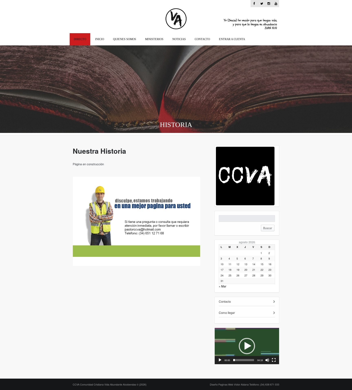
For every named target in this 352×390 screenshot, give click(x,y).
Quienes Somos (124, 39)
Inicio (99, 39)
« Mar (222, 286)
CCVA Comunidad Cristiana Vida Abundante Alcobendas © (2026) (109, 384)
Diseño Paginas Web (244, 384)
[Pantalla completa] (274, 360)
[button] (247, 346)
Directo (80, 39)
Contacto (202, 39)
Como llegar (227, 312)
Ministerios (154, 39)
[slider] (243, 360)
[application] (247, 346)
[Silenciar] (267, 360)
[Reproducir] (220, 360)
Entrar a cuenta (232, 39)
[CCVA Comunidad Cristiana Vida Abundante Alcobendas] (176, 19)
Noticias (179, 39)
